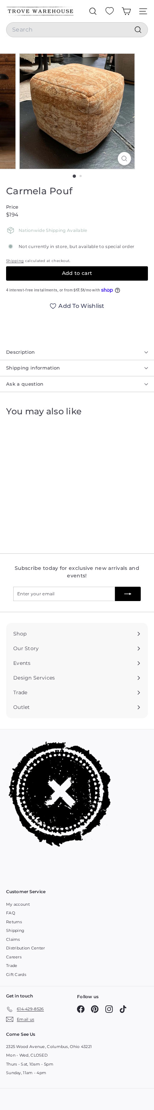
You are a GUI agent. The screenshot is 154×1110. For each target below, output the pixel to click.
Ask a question (25, 384)
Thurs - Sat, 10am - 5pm (29, 1064)
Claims (13, 939)
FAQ (10, 912)
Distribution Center (25, 948)
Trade (12, 965)
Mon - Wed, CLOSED (27, 1055)
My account (18, 904)
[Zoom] (124, 158)
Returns (14, 921)
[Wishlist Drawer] (109, 11)
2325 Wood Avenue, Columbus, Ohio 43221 (49, 1046)
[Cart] (126, 11)
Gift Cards (16, 974)
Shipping (15, 260)
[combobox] (77, 29)
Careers (13, 956)
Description (20, 352)
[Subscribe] (128, 594)
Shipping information (33, 368)
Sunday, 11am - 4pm (26, 1072)
